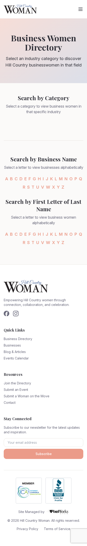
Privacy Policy (27, 529)
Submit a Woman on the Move (26, 396)
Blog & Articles (15, 352)
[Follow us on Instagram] (16, 313)
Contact (10, 402)
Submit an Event (16, 390)
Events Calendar (16, 358)
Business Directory (18, 339)
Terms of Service (57, 529)
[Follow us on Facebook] (6, 313)
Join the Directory (17, 383)
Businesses (12, 345)
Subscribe (43, 454)
